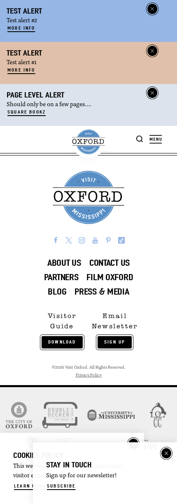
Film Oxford (109, 277)
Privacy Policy (89, 375)
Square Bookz (26, 112)
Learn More (30, 486)
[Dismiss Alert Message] (152, 9)
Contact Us (109, 263)
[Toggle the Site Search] (139, 138)
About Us (64, 263)
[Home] (88, 142)
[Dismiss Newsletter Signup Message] (166, 453)
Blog (57, 291)
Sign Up (114, 342)
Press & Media (102, 291)
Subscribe (61, 486)
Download (62, 342)
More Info (21, 28)
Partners (61, 277)
